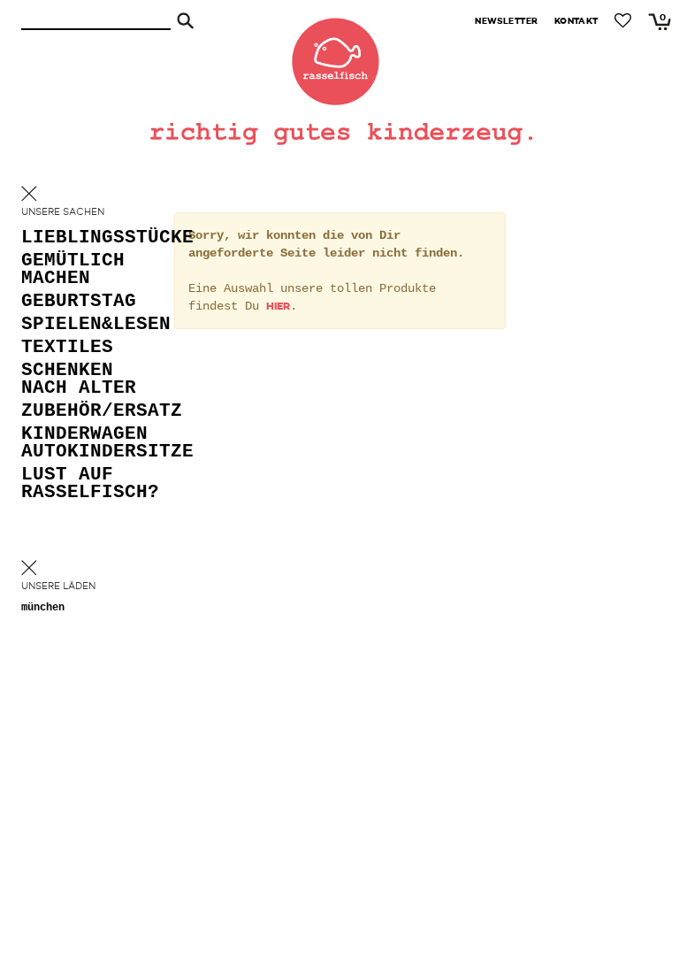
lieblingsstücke (92, 238)
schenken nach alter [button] (78, 380)
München (43, 608)
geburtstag (78, 302)
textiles (67, 348)
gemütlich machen (73, 270)
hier (278, 307)
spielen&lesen (92, 325)
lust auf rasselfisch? (90, 484)
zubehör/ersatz (92, 411)
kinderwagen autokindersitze (92, 444)
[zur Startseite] (339, 53)
